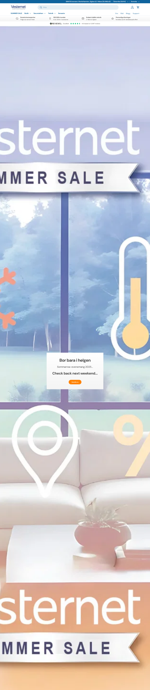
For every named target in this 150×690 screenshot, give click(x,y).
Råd (122, 13)
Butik (26, 13)
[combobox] (78, 7)
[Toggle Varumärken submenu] (45, 13)
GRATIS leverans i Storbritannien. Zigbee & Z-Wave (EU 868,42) (88, 1)
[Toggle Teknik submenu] (55, 13)
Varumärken (38, 13)
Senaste (61, 13)
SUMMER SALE (16, 13)
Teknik (50, 13)
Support (136, 13)
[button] (138, 7)
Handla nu (75, 382)
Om (116, 13)
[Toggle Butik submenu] (30, 13)
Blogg (128, 13)
